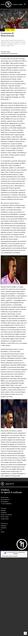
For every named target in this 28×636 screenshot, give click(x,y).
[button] (25, 4)
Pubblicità (3, 512)
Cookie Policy (4, 518)
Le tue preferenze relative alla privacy (15, 553)
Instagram (3, 525)
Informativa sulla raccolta (9, 556)
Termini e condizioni (6, 514)
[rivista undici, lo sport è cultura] (12, 4)
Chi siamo (3, 508)
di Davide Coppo (5, 51)
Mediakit (3, 510)
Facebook (3, 527)
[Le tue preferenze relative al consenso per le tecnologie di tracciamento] (25, 633)
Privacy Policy (5, 516)
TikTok (2, 532)
